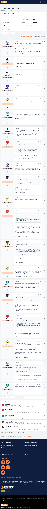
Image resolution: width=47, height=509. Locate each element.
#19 (40, 362)
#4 (40, 85)
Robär (6, 405)
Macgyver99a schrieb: (20, 179)
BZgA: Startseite (23, 482)
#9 (40, 163)
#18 (40, 341)
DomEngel (7, 428)
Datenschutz (29, 498)
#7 (40, 128)
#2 (40, 58)
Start (44, 498)
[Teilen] (43, 41)
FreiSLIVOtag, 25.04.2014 (11, 421)
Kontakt (26, 454)
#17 (40, 315)
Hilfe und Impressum (37, 498)
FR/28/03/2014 (8, 409)
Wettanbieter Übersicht (7, 445)
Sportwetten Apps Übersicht (8, 450)
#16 (40, 294)
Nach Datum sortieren (26, 36)
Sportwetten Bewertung (30, 445)
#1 (44, 41)
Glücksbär (7, 422)
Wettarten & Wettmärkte (7, 452)
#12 (40, 210)
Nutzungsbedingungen (21, 498)
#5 (40, 98)
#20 (40, 384)
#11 (40, 197)
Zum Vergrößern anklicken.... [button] (28, 254)
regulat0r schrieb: (19, 144)
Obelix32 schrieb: (19, 213)
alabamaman (21, 423)
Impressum (27, 450)
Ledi (20, 406)
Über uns (26, 452)
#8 (40, 141)
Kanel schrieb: (19, 297)
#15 (40, 281)
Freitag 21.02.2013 (9, 415)
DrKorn (20, 412)
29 (8, 33)
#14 (40, 267)
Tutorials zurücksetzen (10, 498)
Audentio (31, 507)
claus (20, 429)
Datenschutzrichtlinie (29, 447)
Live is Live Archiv (17, 405)
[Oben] (2, 500)
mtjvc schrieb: (19, 365)
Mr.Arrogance (8, 411)
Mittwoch (7, 404)
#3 (40, 72)
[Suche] (42, 2)
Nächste (12, 33)
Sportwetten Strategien (7, 454)
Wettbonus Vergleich (6, 447)
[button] (45, 2)
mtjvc (3, 10)
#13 (40, 241)
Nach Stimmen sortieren (39, 36)
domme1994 (8, 416)
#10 (40, 176)
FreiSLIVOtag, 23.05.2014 (11, 426)
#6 (40, 112)
